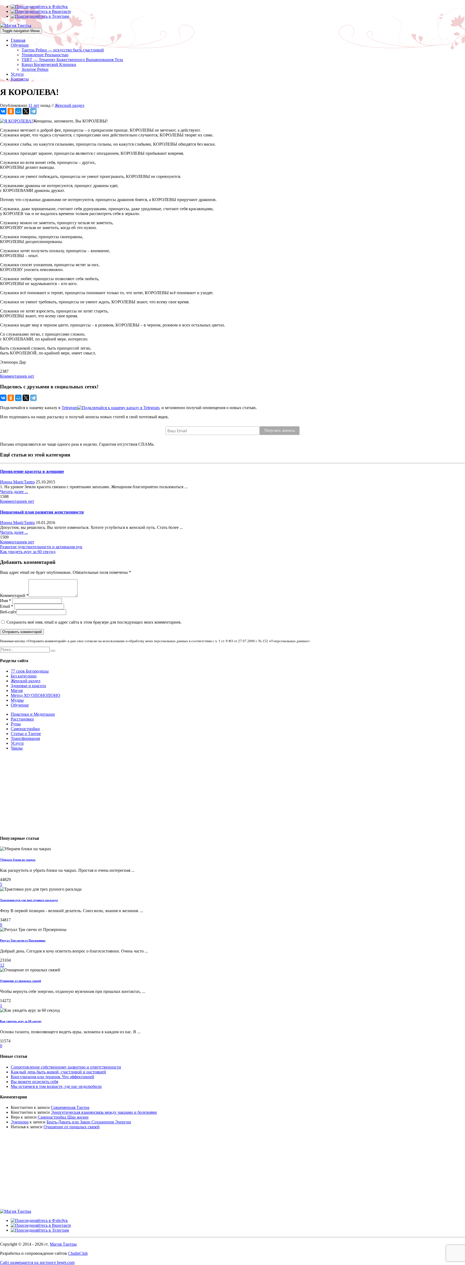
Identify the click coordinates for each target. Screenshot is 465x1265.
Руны (16, 724)
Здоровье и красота (28, 685)
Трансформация (25, 738)
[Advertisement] (161, 792)
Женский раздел (69, 105)
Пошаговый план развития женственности (42, 512)
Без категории (24, 676)
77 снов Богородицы (30, 671)
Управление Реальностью (45, 54)
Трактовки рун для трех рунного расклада (29, 900)
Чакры (17, 748)
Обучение (20, 45)
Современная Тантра (70, 1107)
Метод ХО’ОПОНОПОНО (35, 695)
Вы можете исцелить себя (34, 1081)
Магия (17, 690)
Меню (21, 31)
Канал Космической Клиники (49, 64)
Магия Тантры (63, 1244)
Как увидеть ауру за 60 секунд (27, 551)
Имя (4, 600)
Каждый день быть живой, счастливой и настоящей (58, 1072)
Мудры (17, 700)
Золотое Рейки (35, 69)
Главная (18, 40)
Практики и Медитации (33, 714)
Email (5, 606)
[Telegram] (33, 111)
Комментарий (12, 595)
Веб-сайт (8, 612)
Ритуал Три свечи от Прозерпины (22, 940)
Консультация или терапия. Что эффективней (52, 1076)
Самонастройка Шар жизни (63, 1117)
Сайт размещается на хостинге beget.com (37, 1262)
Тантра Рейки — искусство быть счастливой (63, 50)
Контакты (20, 79)
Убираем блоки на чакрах (18, 859)
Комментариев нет (17, 376)
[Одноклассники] (11, 111)
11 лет (33, 105)
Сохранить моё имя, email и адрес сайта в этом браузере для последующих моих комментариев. (94, 622)
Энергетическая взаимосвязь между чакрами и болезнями (104, 1112)
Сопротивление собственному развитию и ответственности (66, 1067)
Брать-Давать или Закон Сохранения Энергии (89, 1122)
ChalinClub (78, 1253)
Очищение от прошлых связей (20, 980)
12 (2, 965)
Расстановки (22, 719)
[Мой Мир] (18, 111)
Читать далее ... (14, 491)
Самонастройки (25, 728)
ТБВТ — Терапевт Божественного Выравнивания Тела (72, 59)
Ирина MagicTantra (17, 482)
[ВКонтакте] (3, 111)
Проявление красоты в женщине (32, 471)
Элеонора (20, 1122)
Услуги (17, 74)
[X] (26, 111)
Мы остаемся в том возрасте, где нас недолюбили (56, 1086)
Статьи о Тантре (26, 733)
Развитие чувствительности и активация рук (41, 546)
